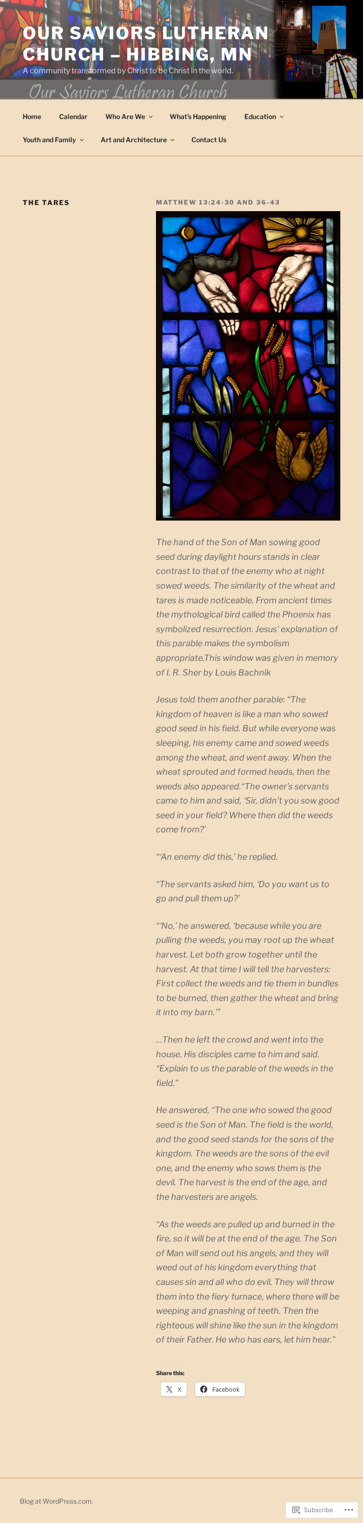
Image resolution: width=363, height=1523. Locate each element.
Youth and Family (49, 140)
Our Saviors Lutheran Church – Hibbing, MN (146, 44)
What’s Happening (198, 116)
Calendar (73, 116)
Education (260, 116)
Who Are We (125, 116)
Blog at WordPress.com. (56, 1501)
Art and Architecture (134, 140)
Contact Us (208, 140)
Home (32, 116)
